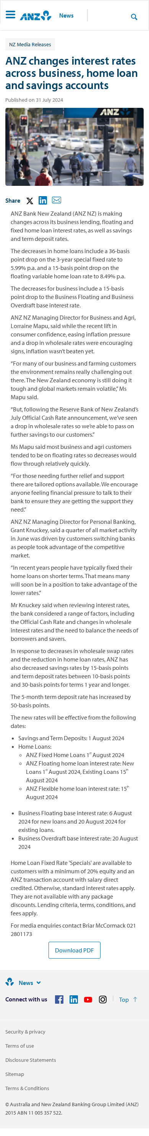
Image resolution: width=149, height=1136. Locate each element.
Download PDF (74, 950)
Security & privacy (25, 1031)
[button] (10, 15)
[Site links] (38, 982)
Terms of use (19, 1045)
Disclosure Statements (30, 1059)
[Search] (134, 16)
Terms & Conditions (27, 1088)
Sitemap (14, 1074)
